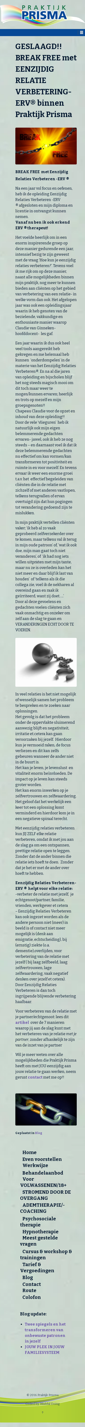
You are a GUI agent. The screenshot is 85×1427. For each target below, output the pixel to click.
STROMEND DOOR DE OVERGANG (45, 1195)
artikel (22, 1022)
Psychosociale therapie (38, 1222)
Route (29, 1290)
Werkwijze (35, 1165)
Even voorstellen (42, 1159)
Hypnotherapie (40, 1232)
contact (35, 1077)
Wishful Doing (50, 1404)
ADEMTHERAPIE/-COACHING (42, 1208)
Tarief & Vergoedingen (37, 1267)
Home (29, 1152)
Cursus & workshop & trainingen (46, 1254)
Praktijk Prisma (48, 1395)
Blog (38, 1133)
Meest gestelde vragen (39, 1241)
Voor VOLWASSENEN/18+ (43, 1182)
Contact (31, 1284)
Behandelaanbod (42, 1173)
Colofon (31, 1297)
